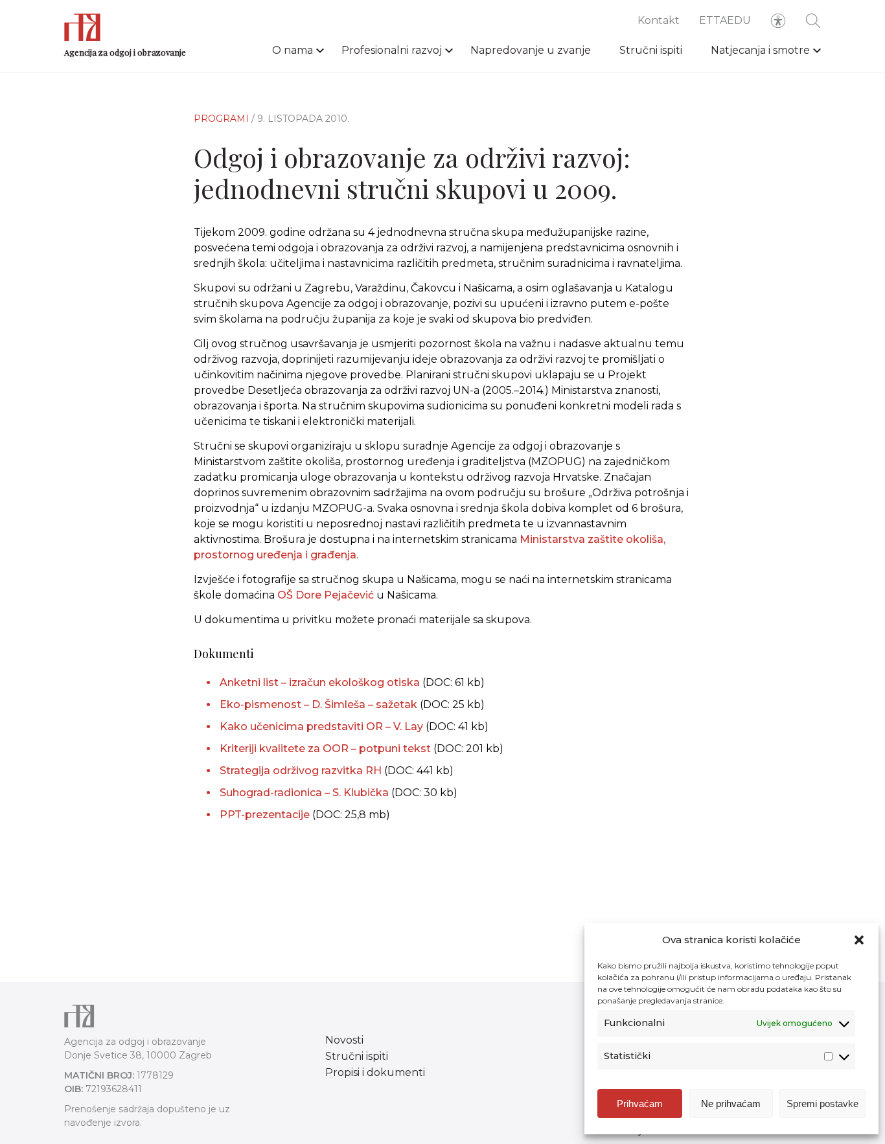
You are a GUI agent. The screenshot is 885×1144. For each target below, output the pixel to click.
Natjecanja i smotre (760, 50)
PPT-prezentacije (265, 814)
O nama (292, 50)
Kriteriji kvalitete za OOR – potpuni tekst (325, 748)
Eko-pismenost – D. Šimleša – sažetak (318, 704)
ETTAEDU (725, 20)
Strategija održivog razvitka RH (301, 770)
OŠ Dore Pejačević (325, 595)
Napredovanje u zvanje (530, 50)
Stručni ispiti (650, 50)
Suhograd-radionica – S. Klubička (304, 792)
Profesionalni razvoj (391, 50)
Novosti (344, 1040)
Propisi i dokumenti (375, 1072)
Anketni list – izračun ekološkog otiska (320, 682)
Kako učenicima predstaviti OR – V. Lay (321, 726)
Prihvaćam (640, 1103)
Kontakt (659, 20)
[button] (859, 939)
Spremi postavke (822, 1103)
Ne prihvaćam (731, 1103)
